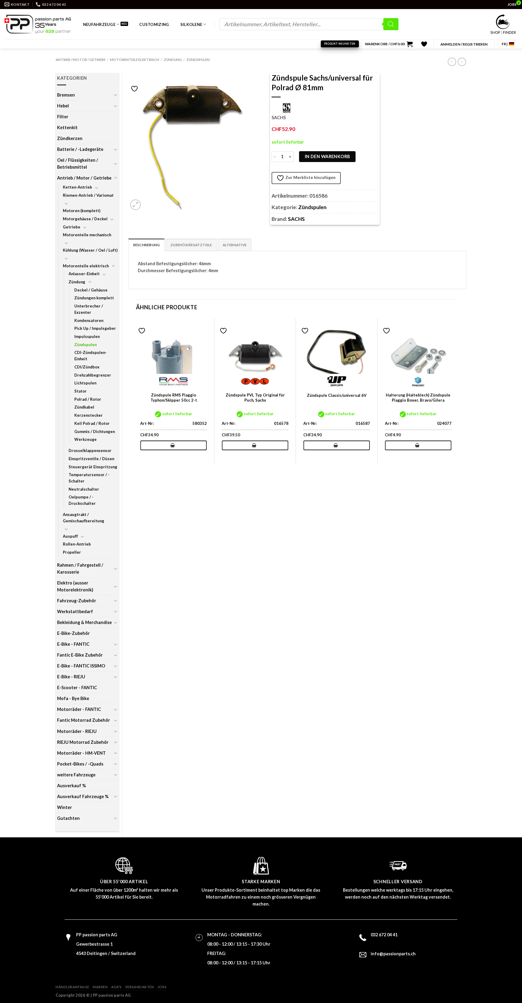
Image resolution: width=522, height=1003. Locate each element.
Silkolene (191, 24)
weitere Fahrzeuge (76, 774)
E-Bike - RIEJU (71, 676)
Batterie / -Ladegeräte (80, 149)
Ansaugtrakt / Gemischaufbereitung (83, 517)
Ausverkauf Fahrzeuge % (82, 796)
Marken (100, 987)
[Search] (390, 24)
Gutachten (68, 818)
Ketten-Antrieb (77, 187)
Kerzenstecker (88, 415)
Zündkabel (84, 407)
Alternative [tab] (235, 245)
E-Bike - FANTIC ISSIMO (81, 665)
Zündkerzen (69, 138)
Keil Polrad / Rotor (92, 423)
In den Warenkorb (327, 156)
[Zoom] (135, 204)
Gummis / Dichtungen (94, 431)
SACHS (296, 219)
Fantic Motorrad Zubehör (83, 720)
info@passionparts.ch (393, 953)
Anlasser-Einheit (84, 273)
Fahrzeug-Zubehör (76, 600)
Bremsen (66, 94)
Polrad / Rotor (87, 399)
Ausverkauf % (71, 785)
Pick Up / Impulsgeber (95, 328)
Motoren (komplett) (81, 210)
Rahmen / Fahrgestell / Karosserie (80, 568)
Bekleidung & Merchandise (84, 622)
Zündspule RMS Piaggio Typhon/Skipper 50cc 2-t (173, 398)
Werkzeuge (85, 439)
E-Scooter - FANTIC (77, 687)
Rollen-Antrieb (77, 544)
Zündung (173, 60)
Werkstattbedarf (75, 611)
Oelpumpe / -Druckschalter (82, 500)
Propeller (72, 552)
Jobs (161, 987)
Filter (62, 116)
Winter (64, 807)
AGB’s (116, 987)
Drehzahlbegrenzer (92, 375)
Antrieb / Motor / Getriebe (80, 60)
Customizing (154, 24)
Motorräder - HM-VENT (81, 753)
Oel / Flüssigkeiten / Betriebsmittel (77, 164)
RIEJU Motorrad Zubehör (82, 742)
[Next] (455, 390)
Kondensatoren (88, 320)
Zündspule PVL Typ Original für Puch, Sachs (255, 398)
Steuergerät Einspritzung (93, 466)
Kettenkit (67, 127)
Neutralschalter (84, 489)
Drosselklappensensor (90, 450)
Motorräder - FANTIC (79, 709)
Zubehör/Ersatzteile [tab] (191, 245)
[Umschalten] (115, 94)
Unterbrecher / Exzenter (88, 309)
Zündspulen (198, 60)
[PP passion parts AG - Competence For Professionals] (38, 24)
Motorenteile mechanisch (87, 234)
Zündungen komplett (94, 297)
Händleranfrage (72, 987)
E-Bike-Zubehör (73, 633)
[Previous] (136, 390)
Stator (80, 391)
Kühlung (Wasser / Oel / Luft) (90, 250)
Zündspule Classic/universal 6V (336, 395)
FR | (504, 44)
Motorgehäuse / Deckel (85, 218)
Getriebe (71, 226)
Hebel (63, 105)
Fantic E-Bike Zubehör (80, 655)
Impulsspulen (87, 336)
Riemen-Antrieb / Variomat (88, 195)
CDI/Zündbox (86, 367)
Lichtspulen (85, 383)
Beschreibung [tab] (146, 245)
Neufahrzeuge (99, 24)
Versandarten (139, 987)
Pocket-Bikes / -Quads (80, 763)
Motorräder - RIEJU (77, 731)
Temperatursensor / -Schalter (89, 477)
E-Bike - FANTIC (73, 644)
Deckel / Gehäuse (91, 290)
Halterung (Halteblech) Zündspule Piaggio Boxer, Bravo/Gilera (418, 398)
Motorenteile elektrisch (134, 60)
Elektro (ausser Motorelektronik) (75, 586)
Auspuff (70, 536)
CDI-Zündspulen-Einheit (90, 355)
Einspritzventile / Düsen (91, 458)
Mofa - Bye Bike (73, 698)
